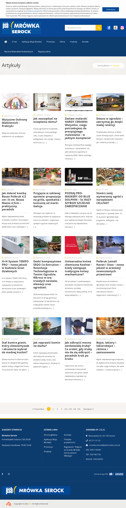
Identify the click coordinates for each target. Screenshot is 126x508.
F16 (30, 504)
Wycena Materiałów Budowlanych (18, 51)
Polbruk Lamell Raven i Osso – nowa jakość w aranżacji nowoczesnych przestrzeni (110, 267)
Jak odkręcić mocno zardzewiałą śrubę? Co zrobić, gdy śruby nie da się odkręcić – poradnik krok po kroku (78, 351)
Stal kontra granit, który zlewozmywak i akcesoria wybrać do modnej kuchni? (15, 347)
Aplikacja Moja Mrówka (32, 41)
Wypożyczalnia (44, 51)
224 (74, 409)
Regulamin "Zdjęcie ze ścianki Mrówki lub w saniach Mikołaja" (73, 451)
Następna (87, 409)
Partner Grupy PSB (101, 474)
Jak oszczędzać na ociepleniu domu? (45, 120)
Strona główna (103, 65)
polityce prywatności (35, 11)
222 (65, 409)
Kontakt (85, 41)
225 (78, 409)
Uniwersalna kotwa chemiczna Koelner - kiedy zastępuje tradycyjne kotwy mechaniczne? (78, 267)
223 (70, 409)
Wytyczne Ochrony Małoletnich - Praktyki (14, 123)
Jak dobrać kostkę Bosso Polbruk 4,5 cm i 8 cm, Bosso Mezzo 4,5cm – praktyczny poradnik (14, 201)
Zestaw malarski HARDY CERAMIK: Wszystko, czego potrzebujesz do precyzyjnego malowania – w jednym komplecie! (78, 128)
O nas (14, 41)
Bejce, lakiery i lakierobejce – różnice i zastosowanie (106, 347)
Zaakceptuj (110, 9)
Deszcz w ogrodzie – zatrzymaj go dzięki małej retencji (109, 122)
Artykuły (73, 41)
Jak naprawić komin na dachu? (46, 344)
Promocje (51, 41)
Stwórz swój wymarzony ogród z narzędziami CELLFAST (109, 198)
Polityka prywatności (69, 441)
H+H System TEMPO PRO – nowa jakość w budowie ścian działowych (15, 266)
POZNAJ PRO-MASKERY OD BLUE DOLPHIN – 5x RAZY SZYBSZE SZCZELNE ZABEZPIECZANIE (78, 199)
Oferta (62, 41)
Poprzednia (39, 409)
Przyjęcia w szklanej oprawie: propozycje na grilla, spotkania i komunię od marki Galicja (47, 199)
